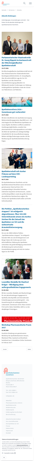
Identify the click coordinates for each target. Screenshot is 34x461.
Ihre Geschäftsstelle (12, 421)
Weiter (29, 349)
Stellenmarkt (10, 410)
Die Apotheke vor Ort (12, 423)
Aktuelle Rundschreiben (13, 419)
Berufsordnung (10, 414)
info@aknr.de (10, 396)
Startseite (4, 10)
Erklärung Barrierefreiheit (14, 412)
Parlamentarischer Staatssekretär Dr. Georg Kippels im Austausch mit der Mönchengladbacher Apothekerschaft (16, 61)
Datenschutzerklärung (22, 445)
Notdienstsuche (11, 407)
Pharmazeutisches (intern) (14, 403)
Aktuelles (19, 10)
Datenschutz (10, 428)
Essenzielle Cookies (9, 453)
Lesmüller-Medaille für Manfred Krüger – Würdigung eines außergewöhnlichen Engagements (16, 285)
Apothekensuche (11, 405)
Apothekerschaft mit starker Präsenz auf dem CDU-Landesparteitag (14, 174)
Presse (8, 426)
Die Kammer (12, 10)
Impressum (9, 430)
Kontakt (8, 433)
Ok (4, 457)
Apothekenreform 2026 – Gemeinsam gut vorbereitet (13, 110)
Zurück (5, 349)
